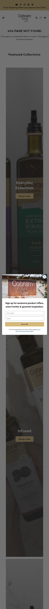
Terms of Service (25, 331)
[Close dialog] (44, 276)
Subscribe (24, 324)
